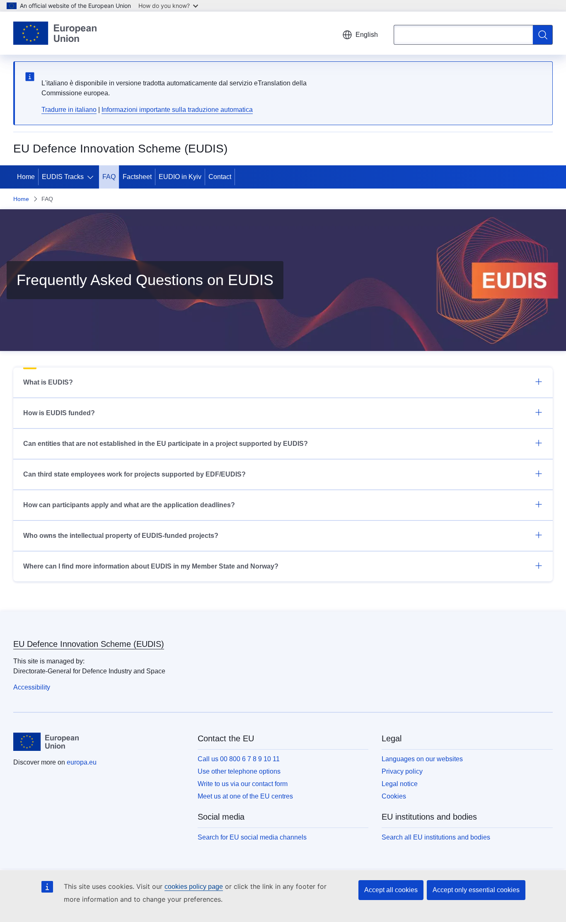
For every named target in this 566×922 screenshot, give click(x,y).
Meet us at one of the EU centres (245, 796)
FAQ (109, 176)
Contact (219, 176)
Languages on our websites (422, 758)
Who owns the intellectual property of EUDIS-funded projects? (120, 535)
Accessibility (31, 687)
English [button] (367, 34)
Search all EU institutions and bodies (436, 837)
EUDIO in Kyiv (180, 176)
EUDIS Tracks (63, 176)
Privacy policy (402, 771)
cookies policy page (193, 886)
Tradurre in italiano (69, 109)
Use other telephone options (239, 771)
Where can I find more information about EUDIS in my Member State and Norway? (150, 566)
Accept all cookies (391, 889)
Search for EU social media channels (252, 837)
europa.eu (82, 762)
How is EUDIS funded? (59, 412)
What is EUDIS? (48, 382)
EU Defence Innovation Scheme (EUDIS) (88, 644)
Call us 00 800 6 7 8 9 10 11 (239, 758)
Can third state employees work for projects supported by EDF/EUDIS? (134, 474)
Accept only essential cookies (476, 889)
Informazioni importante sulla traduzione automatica (177, 109)
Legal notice (400, 783)
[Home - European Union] (55, 33)
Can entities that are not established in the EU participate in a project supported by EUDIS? (165, 443)
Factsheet (137, 176)
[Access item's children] (92, 177)
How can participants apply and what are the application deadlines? (129, 504)
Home (26, 176)
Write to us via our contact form (243, 783)
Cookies (394, 796)
